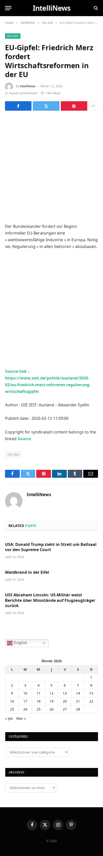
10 (25, 693)
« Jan (9, 718)
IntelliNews (28, 86)
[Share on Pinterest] (74, 106)
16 (12, 701)
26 (52, 709)
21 (78, 701)
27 (65, 709)
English (20, 643)
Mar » (21, 718)
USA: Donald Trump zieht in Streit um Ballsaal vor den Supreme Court (50, 547)
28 (78, 709)
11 (38, 693)
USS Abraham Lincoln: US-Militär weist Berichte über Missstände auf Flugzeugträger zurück (50, 600)
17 (25, 701)
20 (65, 701)
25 (38, 709)
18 (38, 701)
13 (65, 693)
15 (91, 693)
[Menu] (8, 8)
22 (91, 701)
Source (24, 438)
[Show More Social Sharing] (93, 106)
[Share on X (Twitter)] (46, 106)
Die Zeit (12, 36)
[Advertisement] (51, 170)
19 (52, 701)
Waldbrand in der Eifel (27, 572)
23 (12, 709)
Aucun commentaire (23, 93)
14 (78, 693)
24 (25, 709)
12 (52, 693)
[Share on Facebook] (18, 106)
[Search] (95, 8)
